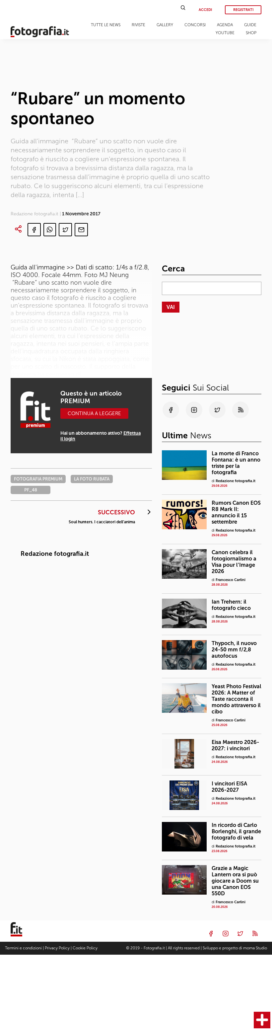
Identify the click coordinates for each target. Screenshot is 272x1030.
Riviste (138, 25)
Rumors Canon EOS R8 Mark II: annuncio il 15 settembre (236, 512)
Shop (251, 33)
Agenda (225, 25)
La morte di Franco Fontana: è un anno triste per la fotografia (236, 463)
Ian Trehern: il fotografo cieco (231, 605)
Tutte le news (105, 25)
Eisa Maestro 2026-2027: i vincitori (235, 745)
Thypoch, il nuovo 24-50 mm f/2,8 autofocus (234, 649)
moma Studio (255, 948)
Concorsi (195, 25)
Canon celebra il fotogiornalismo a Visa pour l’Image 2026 (234, 561)
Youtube (225, 33)
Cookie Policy (85, 948)
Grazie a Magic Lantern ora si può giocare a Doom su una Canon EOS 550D (235, 881)
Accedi (205, 10)
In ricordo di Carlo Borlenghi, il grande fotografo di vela (236, 831)
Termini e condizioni (23, 948)
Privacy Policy (57, 948)
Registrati (243, 10)
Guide (250, 25)
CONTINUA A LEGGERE (94, 413)
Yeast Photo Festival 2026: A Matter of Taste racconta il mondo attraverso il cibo (236, 699)
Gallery (165, 25)
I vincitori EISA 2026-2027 (229, 786)
